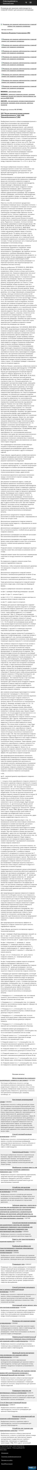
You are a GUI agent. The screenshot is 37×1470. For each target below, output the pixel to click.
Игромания (4, 1453)
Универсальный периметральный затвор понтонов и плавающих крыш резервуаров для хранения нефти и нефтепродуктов (18, 1339)
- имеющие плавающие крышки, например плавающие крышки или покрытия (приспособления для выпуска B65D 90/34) (18, 96)
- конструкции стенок (11, 91)
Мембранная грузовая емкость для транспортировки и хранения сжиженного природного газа (18, 1170)
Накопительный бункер (20, 1152)
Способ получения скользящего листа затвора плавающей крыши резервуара (17, 1290)
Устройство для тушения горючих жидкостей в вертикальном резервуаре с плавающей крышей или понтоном (18, 1373)
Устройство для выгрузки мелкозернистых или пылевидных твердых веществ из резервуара (18, 1190)
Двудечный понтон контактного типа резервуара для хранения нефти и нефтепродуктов (17, 1355)
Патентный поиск (8, 3)
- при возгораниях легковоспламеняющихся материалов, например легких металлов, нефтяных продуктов (18, 103)
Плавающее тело (18, 1264)
